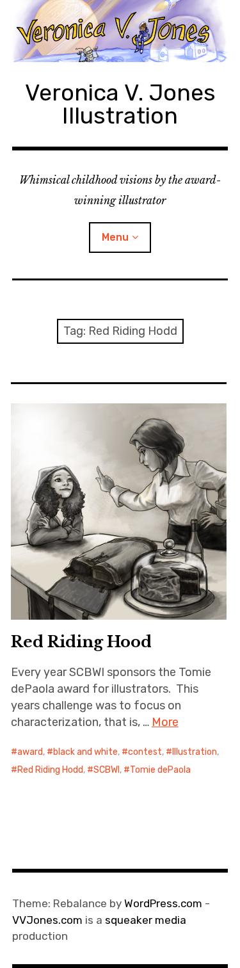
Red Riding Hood (81, 642)
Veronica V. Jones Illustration (120, 104)
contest (145, 751)
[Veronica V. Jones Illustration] (120, 31)
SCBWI (106, 769)
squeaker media (145, 920)
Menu (115, 237)
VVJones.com (47, 920)
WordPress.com (163, 903)
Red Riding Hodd (50, 769)
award (30, 751)
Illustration (194, 751)
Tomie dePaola (160, 769)
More (165, 722)
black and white (85, 751)
